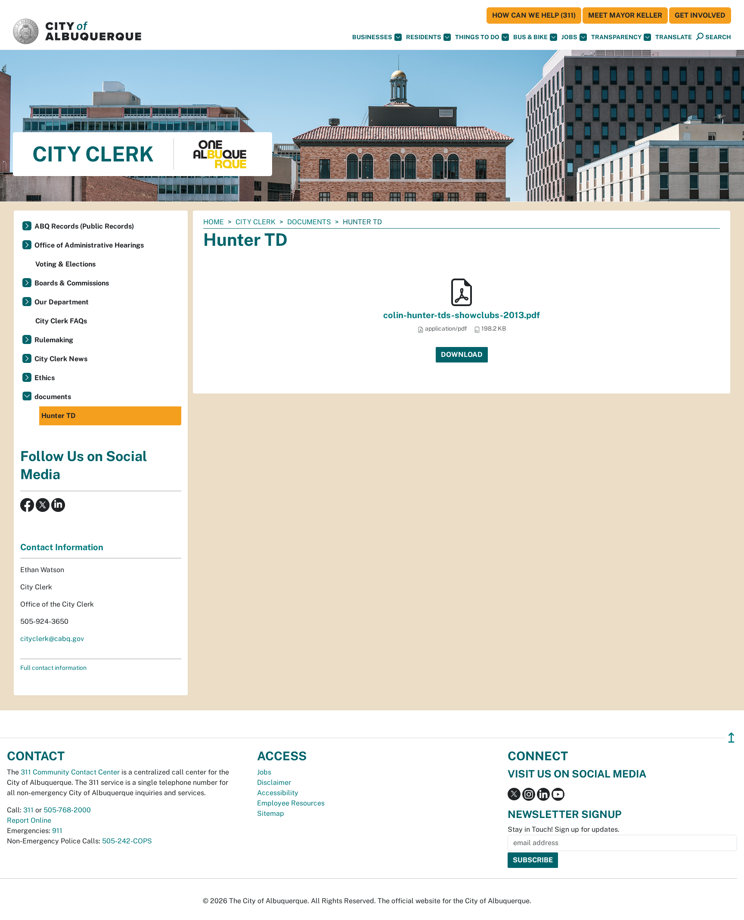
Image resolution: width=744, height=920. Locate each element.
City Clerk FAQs (61, 321)
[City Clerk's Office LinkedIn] (57, 504)
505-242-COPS (127, 841)
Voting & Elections (65, 264)
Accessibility (277, 793)
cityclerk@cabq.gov (52, 639)
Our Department (61, 302)
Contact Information (61, 547)
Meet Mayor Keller (625, 15)
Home (213, 222)
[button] (673, 37)
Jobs (569, 37)
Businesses (372, 37)
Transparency (616, 37)
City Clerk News (60, 359)
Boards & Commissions (71, 283)
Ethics (44, 378)
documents (309, 222)
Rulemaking (53, 340)
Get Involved (700, 15)
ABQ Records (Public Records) (84, 226)
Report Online (29, 820)
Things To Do (477, 37)
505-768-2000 (67, 810)
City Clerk (256, 222)
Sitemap (270, 813)
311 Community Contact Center (70, 772)
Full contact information (53, 667)
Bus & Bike (530, 37)
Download (462, 354)
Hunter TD (58, 416)
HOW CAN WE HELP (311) (534, 15)
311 (28, 810)
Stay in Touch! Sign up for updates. (564, 829)
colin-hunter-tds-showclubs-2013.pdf (461, 315)
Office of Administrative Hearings (89, 245)
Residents (423, 37)
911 (57, 831)
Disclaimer (274, 782)
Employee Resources (291, 803)
